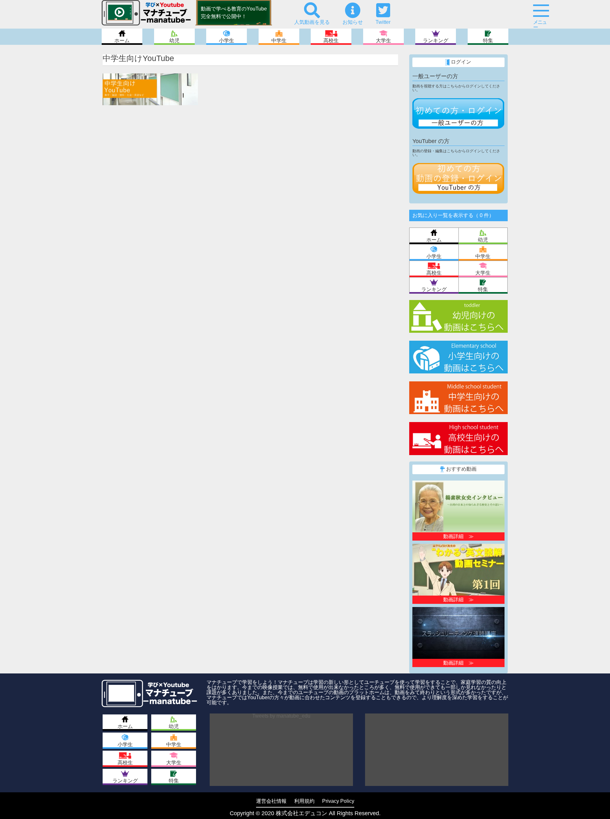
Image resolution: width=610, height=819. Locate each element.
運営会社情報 (271, 801)
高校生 (331, 40)
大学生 (383, 40)
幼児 (174, 40)
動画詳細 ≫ (458, 536)
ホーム (122, 40)
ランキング (435, 40)
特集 (488, 40)
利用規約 (304, 801)
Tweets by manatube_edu (281, 716)
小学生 (226, 40)
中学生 (279, 40)
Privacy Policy (338, 801)
